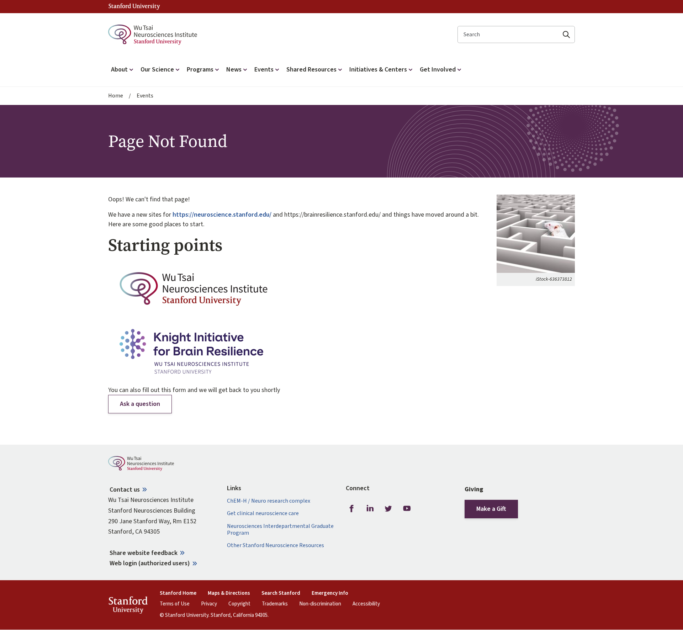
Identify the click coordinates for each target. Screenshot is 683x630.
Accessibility (366, 604)
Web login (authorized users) (150, 563)
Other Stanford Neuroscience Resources (275, 545)
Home (115, 95)
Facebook (351, 508)
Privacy (209, 604)
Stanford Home (178, 593)
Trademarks (275, 604)
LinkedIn (370, 508)
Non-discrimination (320, 604)
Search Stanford (280, 593)
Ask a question (140, 403)
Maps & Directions (229, 593)
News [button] (234, 69)
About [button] (119, 69)
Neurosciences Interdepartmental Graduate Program (280, 529)
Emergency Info (330, 593)
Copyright (239, 604)
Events (145, 95)
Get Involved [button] (438, 69)
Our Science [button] (157, 69)
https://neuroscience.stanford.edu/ (222, 214)
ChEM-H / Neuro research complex (268, 501)
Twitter (388, 508)
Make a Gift (491, 508)
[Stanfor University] (134, 6)
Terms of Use (175, 604)
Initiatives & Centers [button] (378, 69)
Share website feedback (144, 553)
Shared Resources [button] (311, 69)
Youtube (407, 508)
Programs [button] (200, 69)
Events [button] (264, 69)
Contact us (125, 489)
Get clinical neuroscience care (263, 513)
